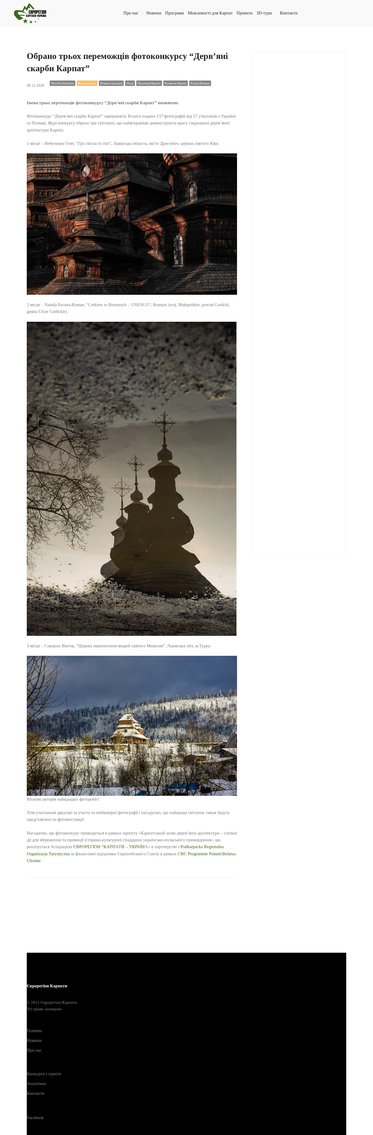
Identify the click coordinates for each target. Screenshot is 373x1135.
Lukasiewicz (274, 153)
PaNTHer (270, 180)
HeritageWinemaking (281, 127)
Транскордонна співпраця (288, 517)
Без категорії (275, 288)
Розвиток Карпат (176, 83)
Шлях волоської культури (286, 530)
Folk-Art (269, 100)
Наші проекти (87, 83)
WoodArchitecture (62, 83)
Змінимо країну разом (283, 301)
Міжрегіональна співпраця (288, 369)
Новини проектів (111, 83)
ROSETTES (274, 207)
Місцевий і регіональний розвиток (296, 382)
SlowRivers (273, 234)
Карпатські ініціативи (283, 342)
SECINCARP (275, 221)
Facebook (35, 1117)
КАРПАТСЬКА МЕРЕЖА (287, 328)
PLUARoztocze (277, 194)
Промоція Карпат (149, 83)
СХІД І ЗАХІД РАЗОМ (283, 503)
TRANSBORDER (279, 248)
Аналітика (272, 275)
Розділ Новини (200, 83)
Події (130, 83)
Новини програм (280, 409)
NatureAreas (273, 167)
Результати (273, 463)
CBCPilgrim (274, 86)
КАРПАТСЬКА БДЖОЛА (287, 315)
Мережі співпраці (279, 355)
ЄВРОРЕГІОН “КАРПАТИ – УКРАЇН (109, 846)
